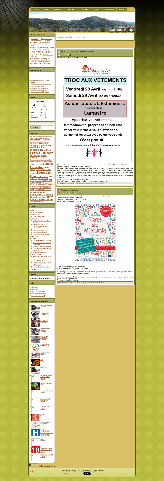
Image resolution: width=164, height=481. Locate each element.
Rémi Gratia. (44, 321)
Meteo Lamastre (39, 101)
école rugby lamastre (36, 201)
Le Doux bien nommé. (43, 52)
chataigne (46, 143)
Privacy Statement (98, 470)
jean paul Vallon (41, 170)
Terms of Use (76, 470)
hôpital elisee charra (36, 164)
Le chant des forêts (37, 86)
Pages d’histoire (38, 224)
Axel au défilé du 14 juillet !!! (40, 92)
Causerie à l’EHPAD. (37, 58)
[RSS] (31, 471)
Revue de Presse (38, 212)
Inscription (34, 287)
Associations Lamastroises (41, 267)
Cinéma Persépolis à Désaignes (41, 84)
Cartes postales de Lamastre (42, 240)
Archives (33, 278)
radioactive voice (45, 188)
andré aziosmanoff (36, 136)
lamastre (44, 173)
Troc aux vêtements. (69, 190)
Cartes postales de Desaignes (42, 246)
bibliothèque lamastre (40, 140)
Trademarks (86, 470)
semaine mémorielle (37, 193)
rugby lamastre (37, 190)
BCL (35, 258)
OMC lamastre (46, 186)
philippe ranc (34, 188)
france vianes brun (36, 161)
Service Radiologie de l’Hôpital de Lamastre (46, 377)
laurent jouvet (39, 176)
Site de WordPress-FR (38, 296)
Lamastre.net (122, 29)
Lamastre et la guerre (39, 230)
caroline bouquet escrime (39, 143)
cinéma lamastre (46, 145)
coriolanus (34, 42)
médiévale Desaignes (42, 184)
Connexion (34, 289)
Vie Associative (36, 254)
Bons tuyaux (35, 214)
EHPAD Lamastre (41, 153)
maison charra (43, 179)
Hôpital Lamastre (41, 165)
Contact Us (66, 470)
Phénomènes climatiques (41, 234)
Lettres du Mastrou (46, 305)
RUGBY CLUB (38, 260)
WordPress (85, 479)
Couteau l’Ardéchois (46, 391)
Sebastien (34, 39)
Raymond (78, 54)
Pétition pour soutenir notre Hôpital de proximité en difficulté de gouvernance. (46, 432)
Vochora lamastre (46, 200)
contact (33, 269)
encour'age (35, 156)
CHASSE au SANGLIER (44, 337)
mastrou (40, 183)
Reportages (70, 183)
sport (43, 194)
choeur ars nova (35, 145)
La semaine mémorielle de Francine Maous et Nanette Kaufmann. (41, 60)
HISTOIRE (34, 218)
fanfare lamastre (44, 158)
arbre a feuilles (47, 136)
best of (33, 210)
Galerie (33, 238)
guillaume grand (47, 161)
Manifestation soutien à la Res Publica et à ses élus (41, 44)
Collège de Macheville (39, 252)
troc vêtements (84, 183)
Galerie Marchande (39, 216)
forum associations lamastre (40, 160)
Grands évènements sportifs (42, 262)
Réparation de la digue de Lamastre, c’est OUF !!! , (42, 39)
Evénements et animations (45, 399)
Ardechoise (37, 264)
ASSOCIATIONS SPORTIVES (42, 256)
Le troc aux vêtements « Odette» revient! (78, 51)
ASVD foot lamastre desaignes (39, 138)
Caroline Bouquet (36, 142)
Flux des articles (38, 291)
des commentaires (38, 293)
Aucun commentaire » (97, 183)
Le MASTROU (35, 236)
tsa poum (42, 197)
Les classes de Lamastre (40, 232)
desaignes (45, 150)
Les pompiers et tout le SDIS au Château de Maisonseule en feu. (47, 449)
